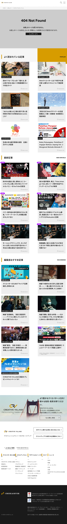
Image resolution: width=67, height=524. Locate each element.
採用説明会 (4, 466)
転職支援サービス (6, 469)
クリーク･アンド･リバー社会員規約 (36, 509)
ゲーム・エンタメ (52, 465)
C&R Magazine (32, 478)
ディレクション (19, 473)
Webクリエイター (32, 462)
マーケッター (31, 469)
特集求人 (3, 464)
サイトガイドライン (23, 448)
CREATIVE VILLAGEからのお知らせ (56, 472)
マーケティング (19, 471)
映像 (49, 462)
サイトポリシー (31, 511)
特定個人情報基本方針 (53, 509)
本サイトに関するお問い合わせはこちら (48, 430)
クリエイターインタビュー (34, 473)
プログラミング (19, 464)
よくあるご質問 (9, 448)
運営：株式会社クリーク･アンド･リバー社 (37, 507)
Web (49, 460)
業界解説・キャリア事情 (34, 471)
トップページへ (33, 34)
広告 (49, 467)
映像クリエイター (32, 466)
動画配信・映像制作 (20, 466)
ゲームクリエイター (33, 464)
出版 (49, 469)
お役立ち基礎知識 (32, 475)
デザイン (17, 462)
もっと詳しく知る (50, 418)
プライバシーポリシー (55, 507)
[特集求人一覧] (61, 255)
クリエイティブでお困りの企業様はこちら (48, 436)
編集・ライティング (20, 469)
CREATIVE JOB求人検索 (8, 462)
